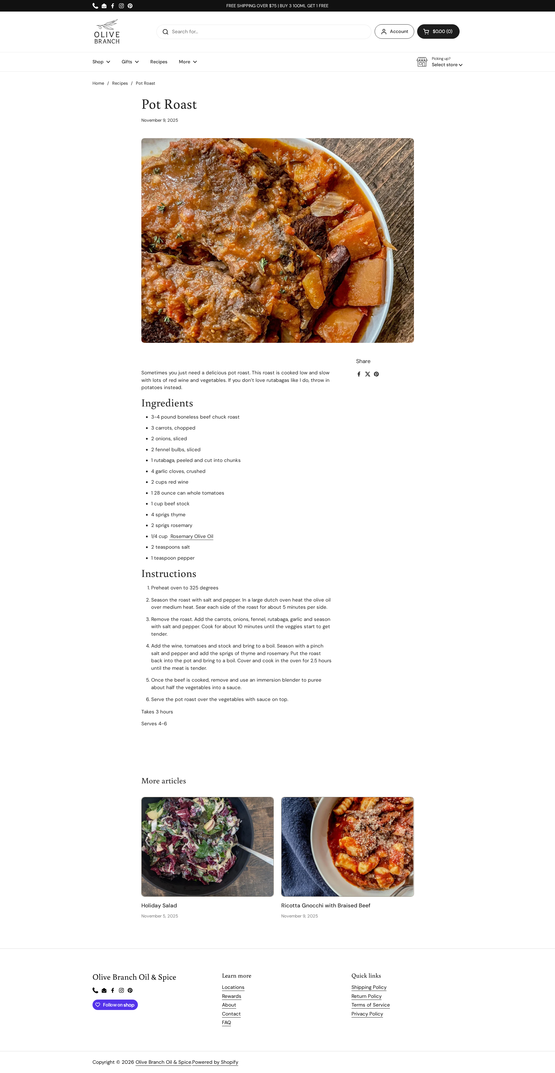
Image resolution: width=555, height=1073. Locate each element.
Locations (233, 987)
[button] (438, 31)
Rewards (231, 996)
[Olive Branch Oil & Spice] (106, 31)
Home (98, 83)
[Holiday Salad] (207, 846)
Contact (231, 1014)
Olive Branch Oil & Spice (163, 1062)
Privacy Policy (367, 1014)
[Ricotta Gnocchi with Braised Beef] (347, 846)
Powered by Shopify (215, 1062)
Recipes (120, 83)
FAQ (226, 1022)
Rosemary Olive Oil (191, 536)
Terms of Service (371, 1005)
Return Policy (367, 996)
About (229, 1005)
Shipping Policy (369, 987)
